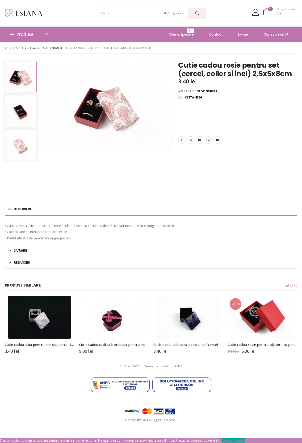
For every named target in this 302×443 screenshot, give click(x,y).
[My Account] (255, 13)
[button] (287, 285)
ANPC (179, 366)
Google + (208, 140)
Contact (216, 34)
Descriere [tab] (23, 209)
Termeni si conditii (157, 366)
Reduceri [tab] (22, 262)
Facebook (182, 140)
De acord (229, 440)
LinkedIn (199, 140)
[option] (21, 77)
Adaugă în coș (66, 304)
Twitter (190, 140)
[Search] (197, 13)
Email (217, 140)
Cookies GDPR (130, 366)
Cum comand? (276, 34)
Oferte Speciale (181, 33)
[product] (39, 317)
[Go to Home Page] (6, 47)
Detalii (240, 440)
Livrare (243, 34)
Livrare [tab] (20, 250)
